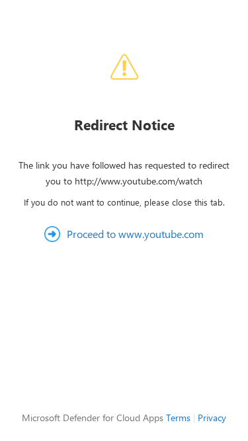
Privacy (212, 417)
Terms (178, 417)
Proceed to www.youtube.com (135, 234)
